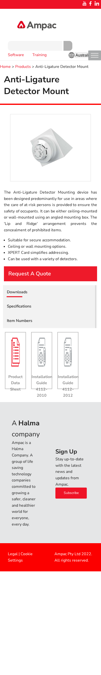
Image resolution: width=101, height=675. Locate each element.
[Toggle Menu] (95, 55)
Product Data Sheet (15, 383)
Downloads (17, 292)
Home (5, 66)
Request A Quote (29, 273)
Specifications (19, 306)
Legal (13, 554)
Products (23, 66)
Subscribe (71, 493)
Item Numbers (19, 320)
